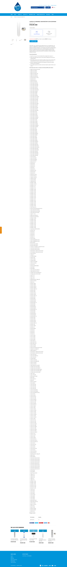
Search (12, 555)
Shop (15, 14)
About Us (20, 14)
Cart (49, 7)
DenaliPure (14, 565)
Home (12, 14)
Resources (48, 14)
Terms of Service (13, 562)
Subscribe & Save (32, 14)
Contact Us (25, 14)
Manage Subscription (41, 14)
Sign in (49, 5)
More (53, 14)
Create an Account (53, 5)
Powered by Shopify (19, 565)
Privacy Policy (13, 560)
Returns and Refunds (14, 559)
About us (12, 557)
